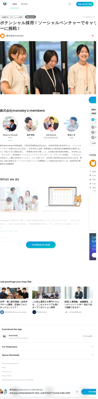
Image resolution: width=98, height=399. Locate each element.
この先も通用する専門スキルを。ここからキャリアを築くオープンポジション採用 (45, 304)
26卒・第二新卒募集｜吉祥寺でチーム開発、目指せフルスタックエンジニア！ (13, 304)
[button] (49, 329)
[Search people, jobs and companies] (69, 4)
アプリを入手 (87, 336)
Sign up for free (85, 4)
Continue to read (41, 244)
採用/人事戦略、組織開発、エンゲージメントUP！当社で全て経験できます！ (78, 304)
